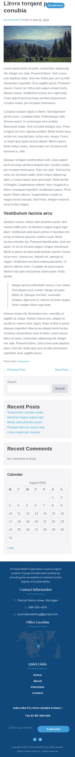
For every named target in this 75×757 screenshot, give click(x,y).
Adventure (24, 361)
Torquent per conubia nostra (25, 412)
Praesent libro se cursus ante (26, 427)
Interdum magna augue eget (25, 417)
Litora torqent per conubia (23, 432)
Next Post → (63, 369)
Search (12, 382)
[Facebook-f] (35, 739)
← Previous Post (14, 369)
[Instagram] (40, 739)
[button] (68, 6)
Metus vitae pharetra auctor (24, 422)
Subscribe (54, 729)
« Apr (10, 548)
